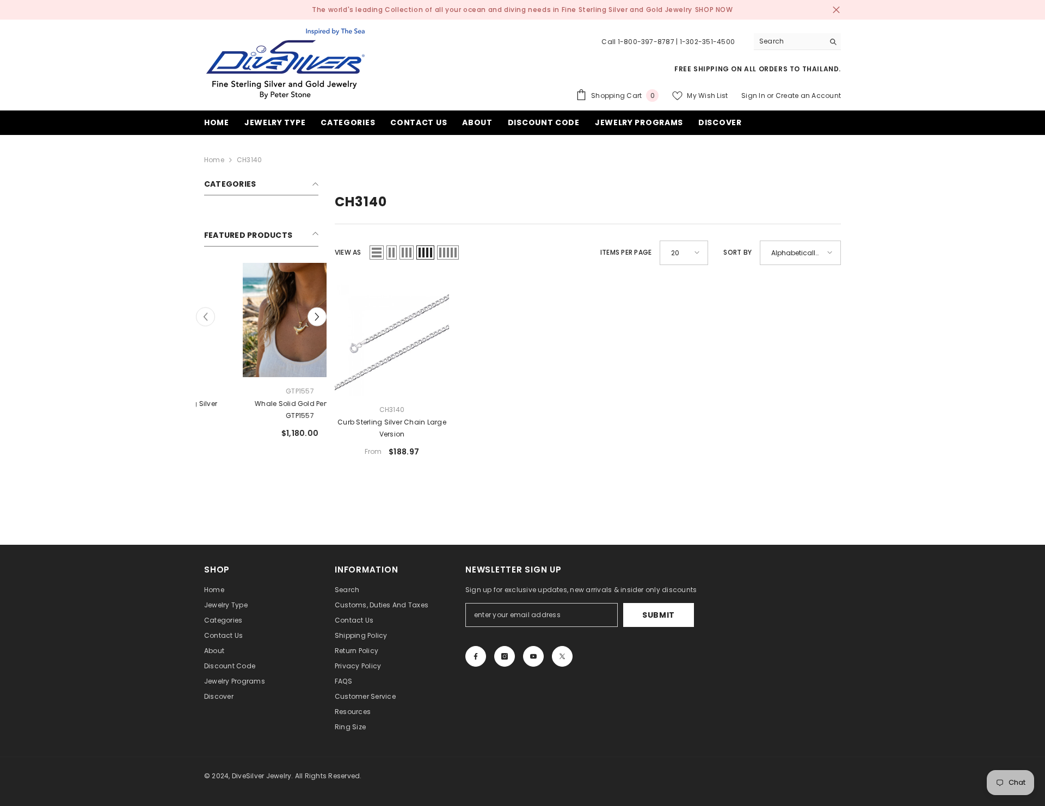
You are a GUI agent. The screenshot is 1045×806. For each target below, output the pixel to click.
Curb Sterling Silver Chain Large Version (391, 428)
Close (836, 10)
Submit (658, 615)
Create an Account (808, 95)
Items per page (625, 252)
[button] (317, 317)
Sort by (737, 252)
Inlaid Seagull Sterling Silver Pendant (261, 409)
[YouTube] (533, 656)
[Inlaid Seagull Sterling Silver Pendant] (261, 320)
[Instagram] (504, 656)
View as (348, 252)
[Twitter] (562, 656)
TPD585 (261, 391)
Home (214, 159)
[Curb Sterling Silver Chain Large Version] (392, 338)
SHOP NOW (714, 9)
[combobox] (789, 41)
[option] (261, 355)
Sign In (753, 95)
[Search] (797, 41)
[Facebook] (475, 656)
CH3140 (249, 159)
